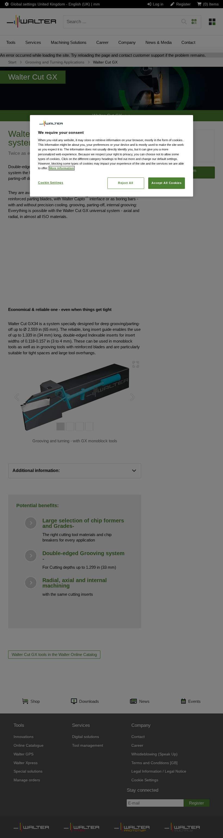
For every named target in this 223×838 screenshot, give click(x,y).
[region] (111, 155)
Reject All (125, 182)
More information (61, 168)
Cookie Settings (50, 182)
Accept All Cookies (166, 182)
